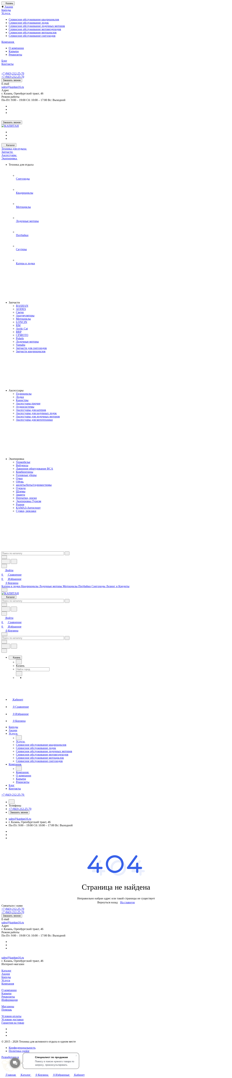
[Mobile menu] (4, 634)
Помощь (6, 1009)
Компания (7, 983)
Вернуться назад (107, 902)
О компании (9, 990)
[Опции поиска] (4, 557)
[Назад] (19, 661)
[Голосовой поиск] (5, 561)
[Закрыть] (4, 651)
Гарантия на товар (12, 1022)
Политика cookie (19, 1050)
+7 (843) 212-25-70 (12, 73)
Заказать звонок (12, 80)
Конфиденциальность (22, 1047)
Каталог (6, 970)
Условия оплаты (11, 1016)
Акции (5, 973)
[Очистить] (67, 553)
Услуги (5, 980)
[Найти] (14, 561)
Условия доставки (12, 1019)
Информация (9, 999)
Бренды (6, 977)
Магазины (7, 1006)
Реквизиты (8, 996)
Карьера (6, 993)
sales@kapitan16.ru (12, 86)
